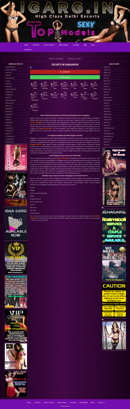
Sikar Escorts (106, 86)
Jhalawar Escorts (107, 117)
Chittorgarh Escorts (108, 100)
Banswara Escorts (107, 97)
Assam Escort (9, 72)
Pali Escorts (106, 92)
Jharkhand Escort (9, 92)
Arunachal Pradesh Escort (11, 69)
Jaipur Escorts (107, 67)
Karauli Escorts (107, 122)
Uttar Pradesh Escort (10, 136)
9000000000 (66, 72)
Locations (76, 45)
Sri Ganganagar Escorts (109, 133)
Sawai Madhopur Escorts (109, 128)
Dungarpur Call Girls (36, 144)
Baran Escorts (107, 103)
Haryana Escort (9, 86)
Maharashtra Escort (10, 103)
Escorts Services (49, 45)
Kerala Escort (8, 97)
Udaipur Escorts (107, 72)
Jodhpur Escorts (107, 69)
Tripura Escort (9, 133)
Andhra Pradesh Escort (10, 67)
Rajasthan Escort (9, 122)
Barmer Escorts (107, 142)
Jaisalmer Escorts (107, 114)
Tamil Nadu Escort (9, 128)
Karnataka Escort (9, 94)
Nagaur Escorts (107, 125)
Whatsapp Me (66, 77)
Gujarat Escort (9, 83)
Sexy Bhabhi (84, 402)
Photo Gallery (63, 45)
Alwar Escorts (107, 83)
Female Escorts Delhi (45, 128)
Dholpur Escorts (107, 111)
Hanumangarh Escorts (108, 136)
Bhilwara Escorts (107, 89)
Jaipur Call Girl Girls (62, 158)
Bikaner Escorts (107, 80)
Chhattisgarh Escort (10, 78)
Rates (93, 45)
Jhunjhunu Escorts (108, 119)
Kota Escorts (106, 78)
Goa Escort (8, 80)
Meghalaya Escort (9, 108)
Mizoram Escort (9, 111)
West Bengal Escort (10, 142)
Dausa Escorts (107, 108)
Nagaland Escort (9, 114)
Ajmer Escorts (107, 75)
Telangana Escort (9, 130)
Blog (85, 45)
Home (26, 45)
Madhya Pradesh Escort (11, 100)
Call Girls (36, 45)
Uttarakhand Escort (10, 139)
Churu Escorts (107, 105)
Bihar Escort (8, 75)
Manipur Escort (9, 105)
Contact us (27, 49)
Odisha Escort (9, 117)
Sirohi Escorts (107, 130)
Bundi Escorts (107, 144)
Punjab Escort (9, 119)
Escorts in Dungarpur (36, 122)
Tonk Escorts (106, 94)
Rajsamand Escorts (108, 139)
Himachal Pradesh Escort (11, 89)
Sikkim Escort (8, 125)
